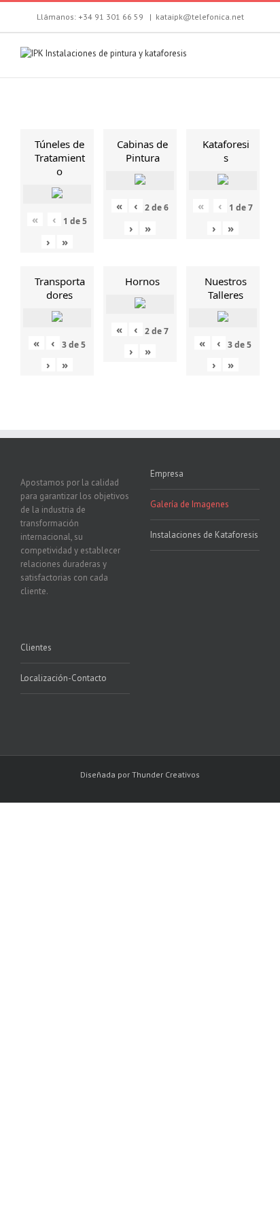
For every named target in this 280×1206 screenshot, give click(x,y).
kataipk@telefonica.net (200, 17)
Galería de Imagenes (189, 504)
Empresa (166, 473)
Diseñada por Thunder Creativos (140, 774)
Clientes (36, 647)
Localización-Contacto (63, 678)
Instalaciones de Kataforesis (204, 535)
